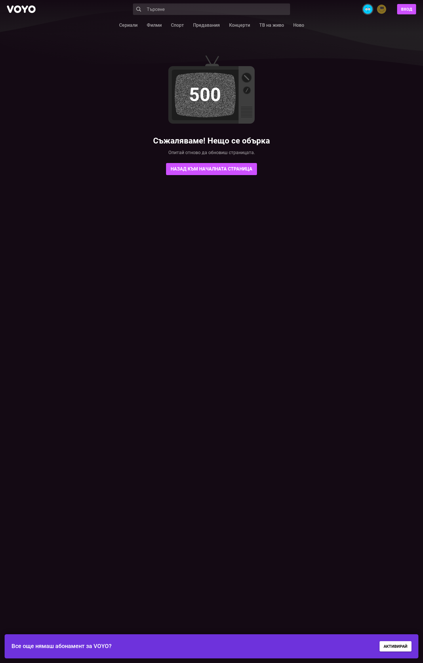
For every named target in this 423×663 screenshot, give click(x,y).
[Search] (138, 9)
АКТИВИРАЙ (395, 646)
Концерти (239, 25)
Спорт (177, 25)
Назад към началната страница (211, 169)
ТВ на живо (271, 25)
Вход (406, 9)
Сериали (128, 25)
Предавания (206, 25)
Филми (154, 25)
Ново (298, 25)
